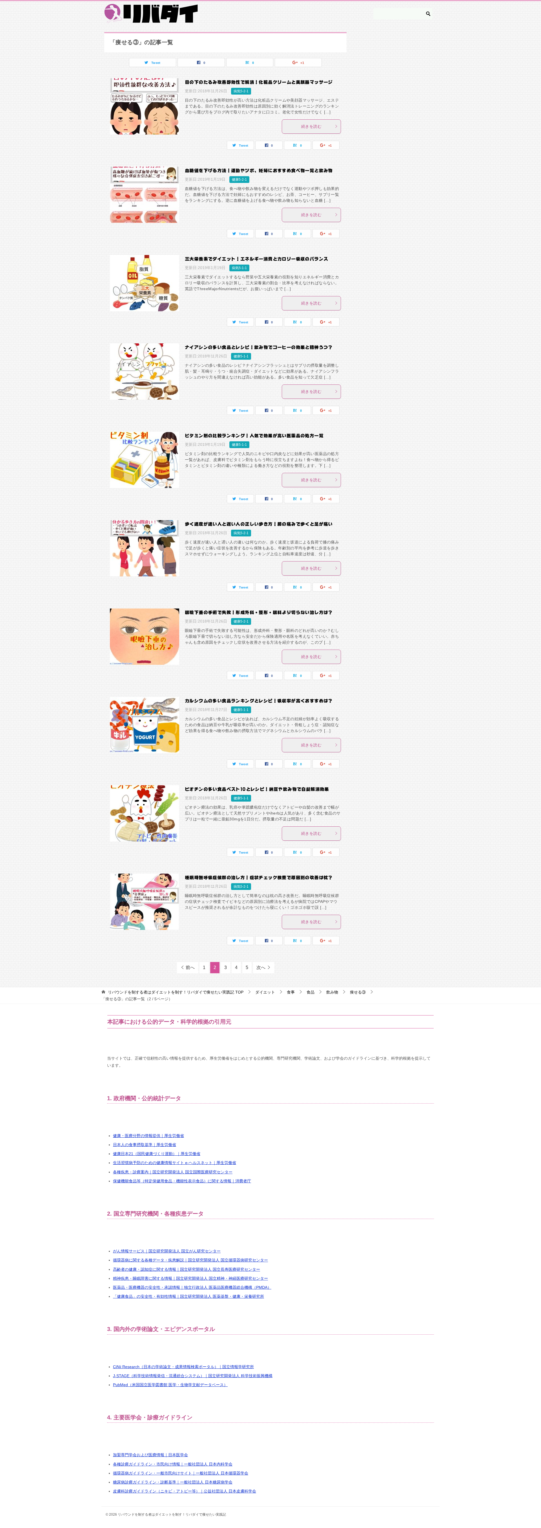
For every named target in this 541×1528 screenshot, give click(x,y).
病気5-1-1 (239, 268)
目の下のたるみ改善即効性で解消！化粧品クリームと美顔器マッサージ (259, 82)
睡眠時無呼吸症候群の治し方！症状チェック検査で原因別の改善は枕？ (259, 877)
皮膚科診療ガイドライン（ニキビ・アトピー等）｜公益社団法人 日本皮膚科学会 (184, 1491)
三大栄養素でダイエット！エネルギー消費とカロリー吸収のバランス (256, 259)
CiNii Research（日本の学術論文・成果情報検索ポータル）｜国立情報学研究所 (183, 1366)
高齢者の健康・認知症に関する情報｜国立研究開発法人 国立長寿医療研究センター (186, 1269)
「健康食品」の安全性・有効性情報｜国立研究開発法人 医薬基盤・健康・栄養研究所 (188, 1296)
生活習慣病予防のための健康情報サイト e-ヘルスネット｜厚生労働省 (174, 1162)
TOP (175, 992)
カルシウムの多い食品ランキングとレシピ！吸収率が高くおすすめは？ (259, 701)
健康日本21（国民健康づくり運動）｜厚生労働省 (156, 1153)
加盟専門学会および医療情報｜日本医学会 (150, 1455)
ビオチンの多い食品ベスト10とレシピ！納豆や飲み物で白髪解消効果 (257, 789)
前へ (190, 967)
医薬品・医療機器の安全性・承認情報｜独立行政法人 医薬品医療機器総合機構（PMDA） (192, 1287)
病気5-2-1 (241, 91)
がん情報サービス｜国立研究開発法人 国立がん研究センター (167, 1251)
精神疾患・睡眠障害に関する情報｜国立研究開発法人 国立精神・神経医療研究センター (190, 1278)
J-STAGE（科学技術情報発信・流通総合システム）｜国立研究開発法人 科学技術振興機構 (192, 1375)
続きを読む (311, 126)
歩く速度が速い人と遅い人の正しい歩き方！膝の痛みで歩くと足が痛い (259, 524)
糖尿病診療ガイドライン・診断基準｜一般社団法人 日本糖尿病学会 (172, 1482)
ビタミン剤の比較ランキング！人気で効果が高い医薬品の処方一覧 (254, 435)
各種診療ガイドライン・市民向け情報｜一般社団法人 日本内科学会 (172, 1464)
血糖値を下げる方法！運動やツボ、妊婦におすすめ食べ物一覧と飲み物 (259, 170)
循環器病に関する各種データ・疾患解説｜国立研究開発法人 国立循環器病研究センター (190, 1260)
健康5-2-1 (239, 180)
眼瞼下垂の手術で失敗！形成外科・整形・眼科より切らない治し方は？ (259, 612)
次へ (260, 967)
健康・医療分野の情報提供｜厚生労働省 (148, 1135)
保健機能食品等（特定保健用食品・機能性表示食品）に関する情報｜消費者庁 (182, 1181)
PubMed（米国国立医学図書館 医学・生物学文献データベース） (170, 1384)
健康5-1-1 (241, 356)
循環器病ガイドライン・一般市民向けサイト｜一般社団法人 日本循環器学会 (180, 1473)
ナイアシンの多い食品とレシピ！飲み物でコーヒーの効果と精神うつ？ (259, 347)
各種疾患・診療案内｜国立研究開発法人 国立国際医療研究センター (172, 1172)
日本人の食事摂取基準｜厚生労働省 (144, 1144)
